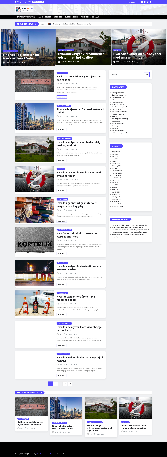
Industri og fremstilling (119, 112)
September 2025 (117, 178)
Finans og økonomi (118, 104)
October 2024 (116, 204)
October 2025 (116, 175)
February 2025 (116, 194)
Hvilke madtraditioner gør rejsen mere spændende (80, 78)
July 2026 (115, 154)
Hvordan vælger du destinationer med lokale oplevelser (79, 268)
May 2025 (115, 187)
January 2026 (116, 168)
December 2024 (117, 199)
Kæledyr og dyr (117, 116)
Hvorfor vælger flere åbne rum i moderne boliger (76, 298)
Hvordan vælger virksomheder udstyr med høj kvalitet (81, 55)
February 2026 (116, 166)
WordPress (39, 454)
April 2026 (115, 161)
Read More (61, 97)
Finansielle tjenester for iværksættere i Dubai (21, 56)
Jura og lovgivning (118, 114)
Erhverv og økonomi (118, 97)
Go (147, 75)
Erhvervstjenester (26, 17)
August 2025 (116, 180)
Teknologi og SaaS (90, 17)
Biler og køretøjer (118, 93)
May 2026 (115, 159)
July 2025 (115, 183)
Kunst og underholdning (120, 119)
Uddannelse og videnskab (120, 133)
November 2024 (117, 201)
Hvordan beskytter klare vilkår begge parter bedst (79, 328)
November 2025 (117, 173)
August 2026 (116, 152)
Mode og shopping (118, 123)
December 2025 (117, 171)
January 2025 (116, 197)
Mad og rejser (44, 17)
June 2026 (115, 156)
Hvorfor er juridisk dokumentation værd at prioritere (77, 235)
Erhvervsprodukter (118, 100)
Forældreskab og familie (120, 107)
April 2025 (115, 190)
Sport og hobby (117, 126)
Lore (7, 62)
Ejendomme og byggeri (119, 95)
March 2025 (116, 192)
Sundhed (58, 17)
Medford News (50, 454)
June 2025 (115, 185)
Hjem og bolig (71, 17)
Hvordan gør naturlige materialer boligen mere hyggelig (77, 204)
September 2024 (117, 206)
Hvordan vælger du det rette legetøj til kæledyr (80, 359)
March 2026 (116, 164)
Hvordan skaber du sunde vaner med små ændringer (137, 55)
